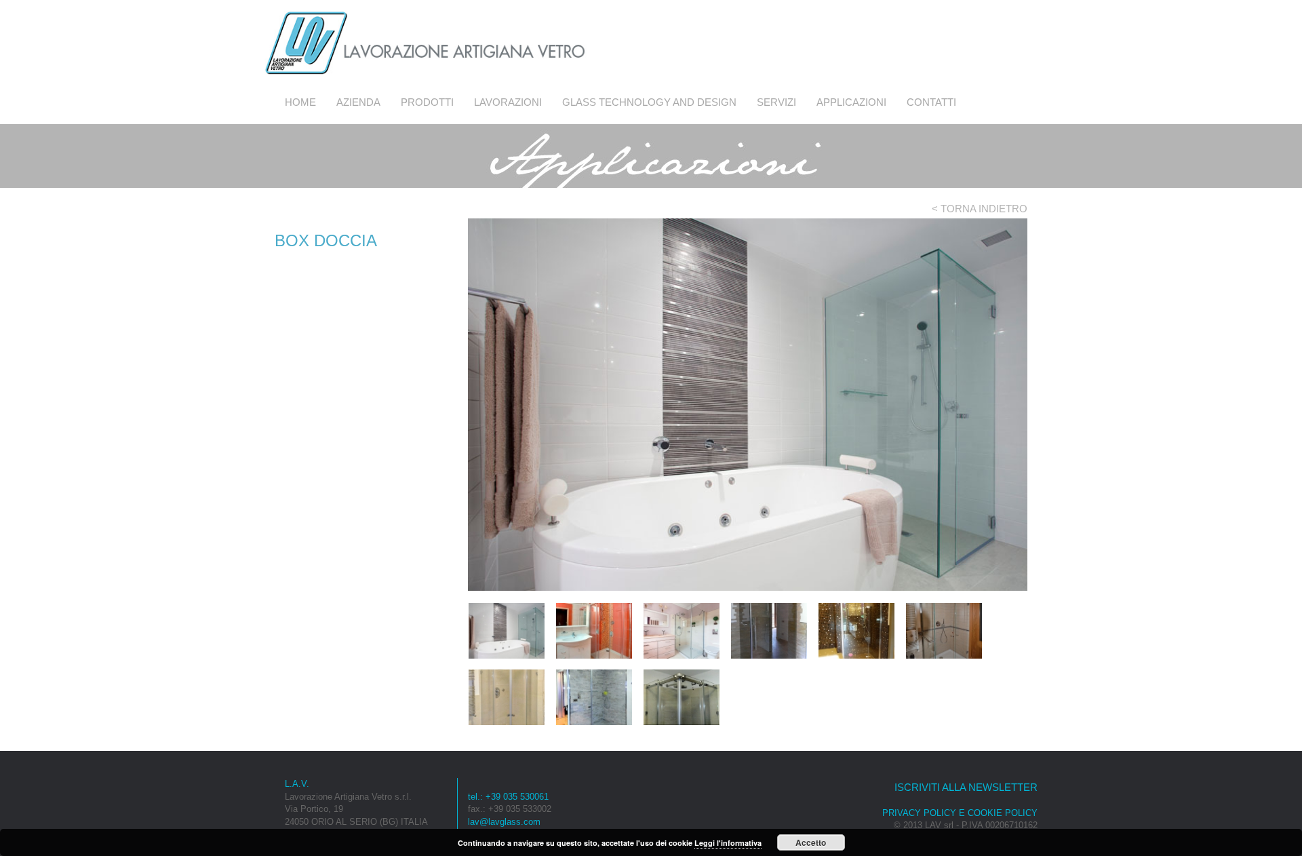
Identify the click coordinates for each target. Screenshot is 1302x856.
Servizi (776, 102)
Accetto (810, 842)
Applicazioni (851, 102)
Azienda (358, 102)
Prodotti (427, 102)
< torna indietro (979, 208)
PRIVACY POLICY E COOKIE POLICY (960, 813)
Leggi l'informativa (728, 843)
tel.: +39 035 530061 (508, 797)
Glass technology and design (649, 102)
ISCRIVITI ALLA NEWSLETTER (966, 787)
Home (300, 102)
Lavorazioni (508, 102)
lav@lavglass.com (504, 822)
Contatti (931, 102)
